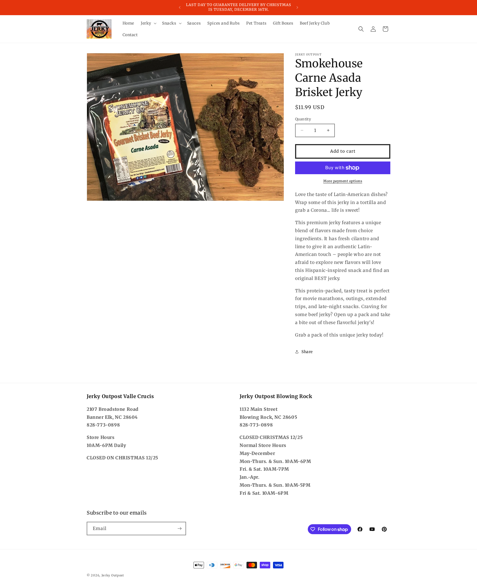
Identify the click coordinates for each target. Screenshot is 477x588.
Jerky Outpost (113, 575)
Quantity (303, 119)
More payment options (342, 181)
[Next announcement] (297, 7)
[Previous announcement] (180, 7)
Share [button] (307, 351)
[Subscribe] (179, 528)
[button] (148, 23)
